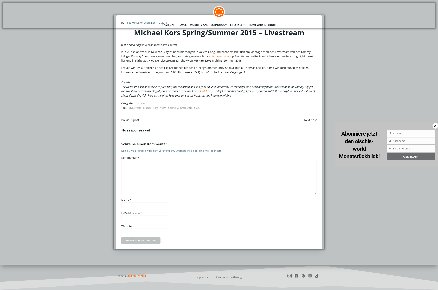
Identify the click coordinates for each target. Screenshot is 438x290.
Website (126, 226)
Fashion (168, 25)
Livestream (135, 107)
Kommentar (130, 158)
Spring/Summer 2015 (180, 107)
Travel (181, 25)
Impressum (202, 277)
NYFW (163, 107)
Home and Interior (262, 25)
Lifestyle (236, 25)
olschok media (136, 276)
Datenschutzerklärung (229, 277)
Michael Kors (150, 107)
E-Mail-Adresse (132, 213)
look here (205, 91)
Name (126, 200)
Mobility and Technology (208, 25)
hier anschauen (221, 56)
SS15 (197, 107)
